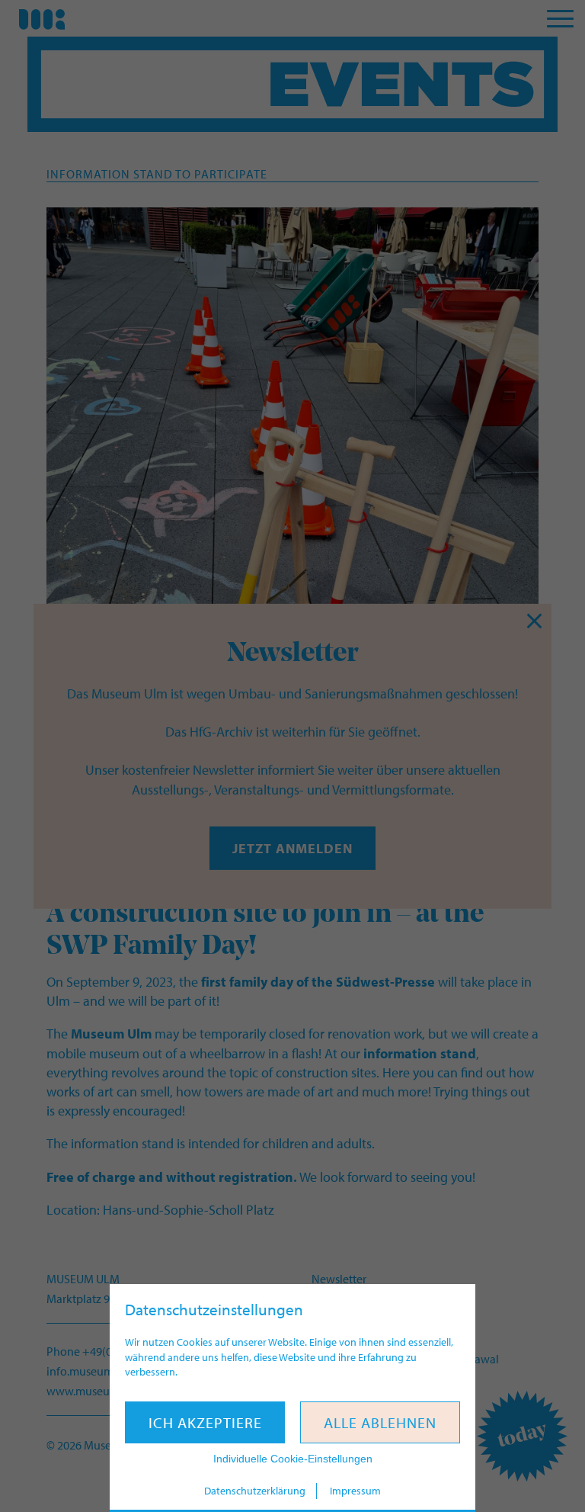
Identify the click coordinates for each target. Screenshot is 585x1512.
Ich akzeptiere (205, 1422)
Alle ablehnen (380, 1422)
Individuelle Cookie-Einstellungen (292, 1459)
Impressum (355, 1491)
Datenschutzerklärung (254, 1491)
